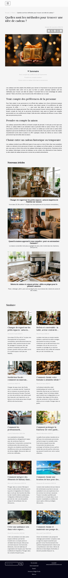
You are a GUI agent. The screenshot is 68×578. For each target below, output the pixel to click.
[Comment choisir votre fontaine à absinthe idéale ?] (48, 367)
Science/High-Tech (34, 571)
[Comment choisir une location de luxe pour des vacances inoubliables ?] (48, 467)
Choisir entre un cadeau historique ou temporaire (33, 80)
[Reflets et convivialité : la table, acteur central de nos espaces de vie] (48, 318)
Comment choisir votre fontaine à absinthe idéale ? (48, 378)
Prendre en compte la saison (33, 77)
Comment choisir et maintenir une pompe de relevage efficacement (47, 529)
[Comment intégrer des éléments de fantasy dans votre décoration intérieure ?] (20, 467)
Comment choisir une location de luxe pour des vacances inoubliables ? (47, 479)
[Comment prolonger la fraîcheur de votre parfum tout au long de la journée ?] (48, 417)
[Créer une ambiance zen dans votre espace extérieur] (20, 517)
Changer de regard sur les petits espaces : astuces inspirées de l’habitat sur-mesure (34, 201)
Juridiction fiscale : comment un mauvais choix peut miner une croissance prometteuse (18, 381)
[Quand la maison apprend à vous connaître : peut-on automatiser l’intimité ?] (34, 224)
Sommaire (34, 71)
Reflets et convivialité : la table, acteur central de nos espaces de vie (47, 330)
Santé (34, 568)
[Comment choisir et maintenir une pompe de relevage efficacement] (48, 517)
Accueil (7, 12)
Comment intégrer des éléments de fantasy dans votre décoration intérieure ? (20, 481)
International (34, 566)
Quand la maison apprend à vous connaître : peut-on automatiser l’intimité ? (34, 242)
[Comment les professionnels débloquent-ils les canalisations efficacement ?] (20, 417)
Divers (13, 12)
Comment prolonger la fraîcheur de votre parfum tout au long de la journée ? (47, 431)
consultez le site (24, 107)
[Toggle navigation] (7, 3)
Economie (34, 563)
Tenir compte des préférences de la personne (33, 74)
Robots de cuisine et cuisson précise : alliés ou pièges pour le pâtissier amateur (34, 285)
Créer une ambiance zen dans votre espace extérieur (18, 529)
